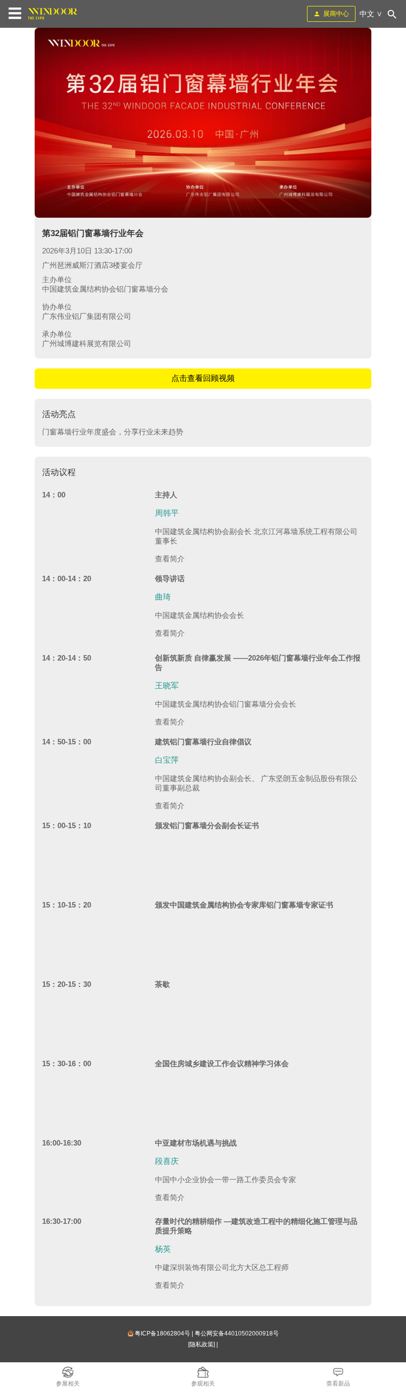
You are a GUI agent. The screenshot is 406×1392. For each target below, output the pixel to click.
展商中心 (336, 13)
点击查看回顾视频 (203, 378)
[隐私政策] (201, 1344)
